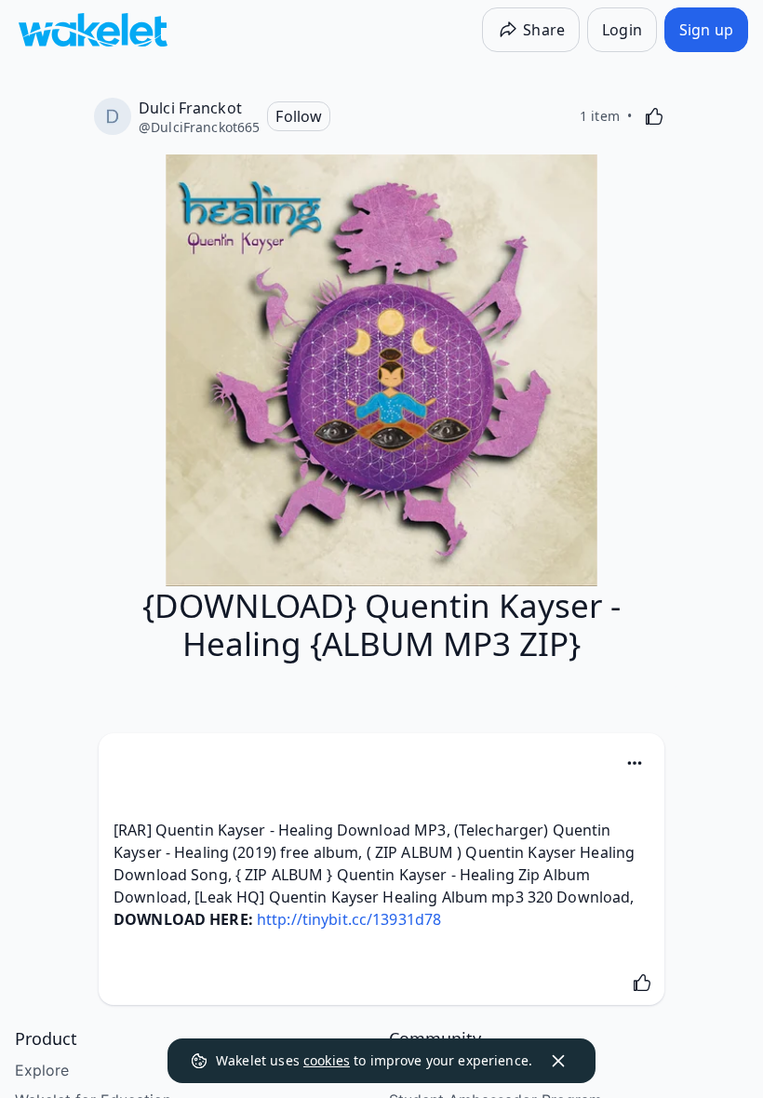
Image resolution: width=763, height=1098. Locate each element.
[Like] (654, 116)
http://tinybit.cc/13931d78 (349, 919)
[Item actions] (634, 763)
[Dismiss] (558, 1061)
